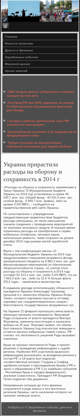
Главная (11, 36)
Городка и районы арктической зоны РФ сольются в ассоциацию (38, 122)
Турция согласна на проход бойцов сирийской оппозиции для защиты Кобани (39, 144)
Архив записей (16, 71)
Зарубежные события (21, 57)
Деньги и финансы (19, 50)
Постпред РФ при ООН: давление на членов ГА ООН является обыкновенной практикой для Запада (40, 106)
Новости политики (19, 43)
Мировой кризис (17, 64)
